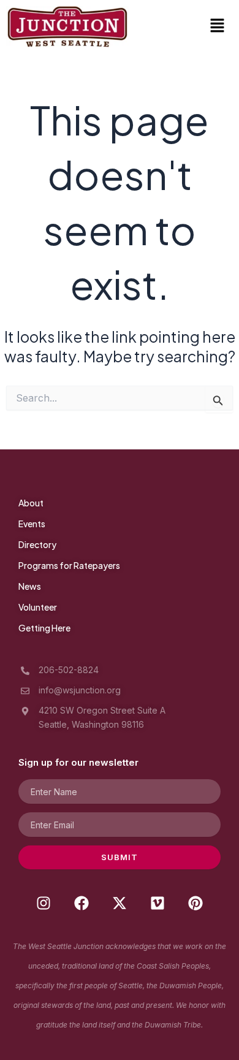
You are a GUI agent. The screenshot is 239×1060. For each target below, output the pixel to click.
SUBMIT (119, 857)
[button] (217, 26)
